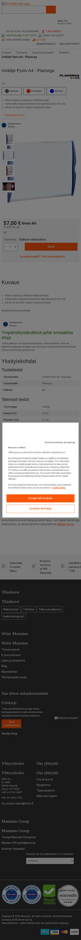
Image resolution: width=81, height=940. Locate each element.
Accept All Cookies (40, 498)
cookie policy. (59, 488)
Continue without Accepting (60, 442)
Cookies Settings (40, 508)
